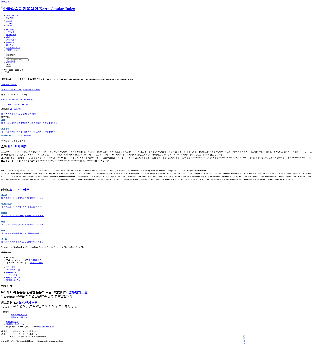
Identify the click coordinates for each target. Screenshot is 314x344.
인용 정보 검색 (12, 40)
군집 (3, 221)
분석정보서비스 (13, 50)
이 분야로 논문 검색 (48, 123)
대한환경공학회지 (9, 85)
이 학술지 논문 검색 (31, 90)
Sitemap (9, 23)
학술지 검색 (11, 35)
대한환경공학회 (17, 109)
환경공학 (5, 129)
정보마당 (10, 45)
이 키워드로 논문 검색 (34, 198)
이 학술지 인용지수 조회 (11, 90)
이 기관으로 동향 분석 (10, 114)
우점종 (4, 213)
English (9, 25)
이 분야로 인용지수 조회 (29, 123)
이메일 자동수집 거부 (15, 324)
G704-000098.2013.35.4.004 (17, 104)
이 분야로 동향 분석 (9, 123)
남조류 (4, 239)
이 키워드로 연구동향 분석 (12, 198)
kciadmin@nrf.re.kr (45, 327)
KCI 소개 (10, 29)
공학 (3, 120)
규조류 (4, 230)
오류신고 (10, 18)
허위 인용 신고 (12, 15)
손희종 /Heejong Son (10, 135)
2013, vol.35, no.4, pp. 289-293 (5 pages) (17, 99)
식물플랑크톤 (7, 204)
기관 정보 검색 (12, 37)
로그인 (9, 21)
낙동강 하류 (6, 195)
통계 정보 (10, 42)
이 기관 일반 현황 (28, 114)
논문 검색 (10, 32)
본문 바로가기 (7, 2)
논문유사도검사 (13, 48)
